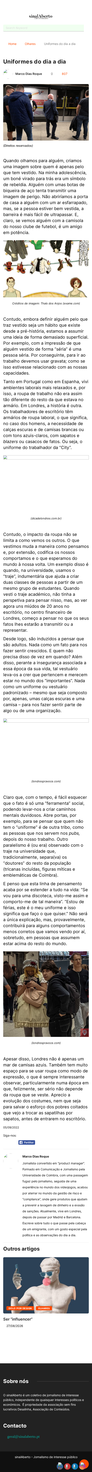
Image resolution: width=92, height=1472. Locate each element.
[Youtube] (42, 7)
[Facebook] (35, 7)
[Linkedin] (57, 7)
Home (12, 44)
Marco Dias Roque (28, 74)
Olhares (30, 44)
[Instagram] (50, 7)
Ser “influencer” (18, 1319)
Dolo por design (20, 1308)
